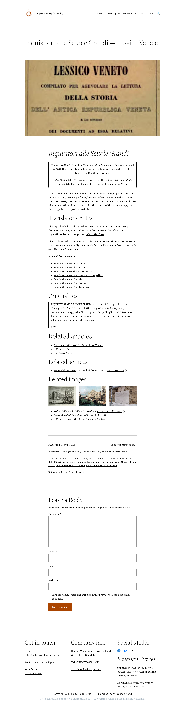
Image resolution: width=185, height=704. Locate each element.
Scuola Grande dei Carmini (69, 263)
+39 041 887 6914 (33, 673)
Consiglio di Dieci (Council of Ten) (79, 451)
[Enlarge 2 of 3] (102, 389)
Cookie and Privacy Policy (86, 669)
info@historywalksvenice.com (42, 655)
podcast (121, 671)
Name (52, 551)
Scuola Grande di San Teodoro (71, 287)
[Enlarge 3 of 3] (133, 389)
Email (52, 566)
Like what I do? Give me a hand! (114, 693)
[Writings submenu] (119, 13)
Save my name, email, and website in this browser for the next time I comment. (91, 596)
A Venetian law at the (81, 419)
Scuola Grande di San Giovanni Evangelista (78, 275)
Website (53, 580)
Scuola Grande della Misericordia (73, 271)
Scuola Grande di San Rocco (70, 283)
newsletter (138, 671)
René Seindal (86, 655)
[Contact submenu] (145, 13)
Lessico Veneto (63, 165)
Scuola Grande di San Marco (70, 279)
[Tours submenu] (103, 13)
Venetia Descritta (115, 370)
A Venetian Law (95, 234)
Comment (54, 514)
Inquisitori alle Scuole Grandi (113, 451)
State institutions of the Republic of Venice (78, 345)
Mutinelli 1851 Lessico (72, 472)
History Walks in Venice (50, 13)
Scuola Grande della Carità (69, 267)
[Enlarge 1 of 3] (72, 389)
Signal (51, 662)
